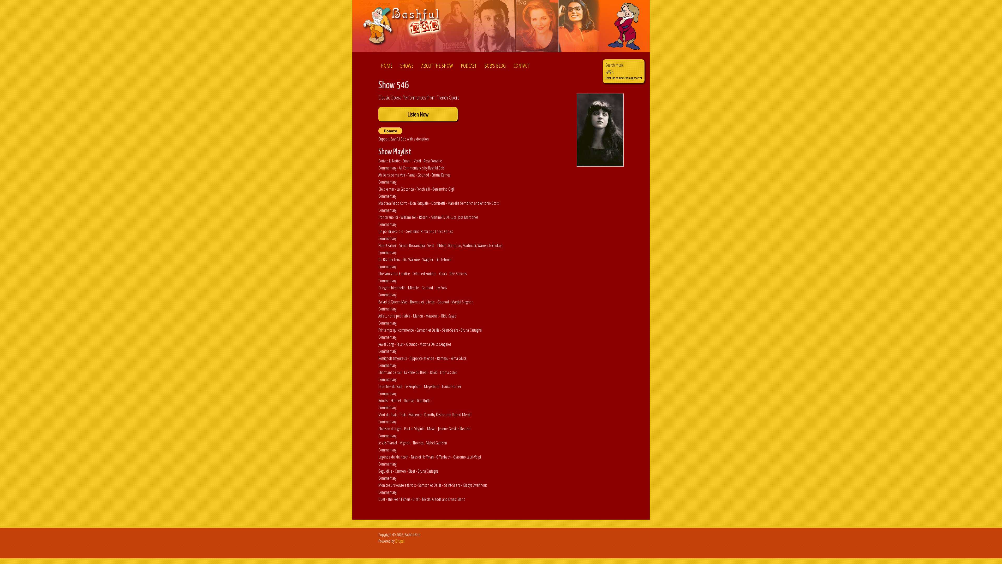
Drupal (399, 541)
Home (386, 65)
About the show (437, 65)
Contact (521, 65)
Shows (407, 65)
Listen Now (418, 114)
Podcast (468, 65)
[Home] (403, 27)
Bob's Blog (495, 65)
